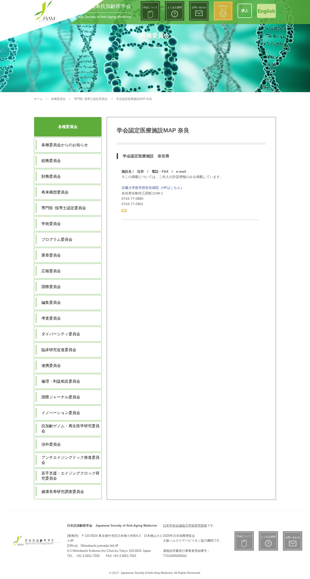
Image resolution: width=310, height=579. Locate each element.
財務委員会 (51, 176)
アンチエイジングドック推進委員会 (70, 460)
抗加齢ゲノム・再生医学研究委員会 (70, 428)
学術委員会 (51, 224)
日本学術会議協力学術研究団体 (185, 525)
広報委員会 (51, 271)
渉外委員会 (51, 444)
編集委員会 (51, 302)
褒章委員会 (51, 255)
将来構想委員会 (55, 192)
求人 (244, 10)
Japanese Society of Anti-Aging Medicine (100, 17)
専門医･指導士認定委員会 (63, 208)
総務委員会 (51, 161)
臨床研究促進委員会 (58, 350)
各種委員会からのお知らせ (64, 145)
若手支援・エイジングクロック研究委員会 (70, 475)
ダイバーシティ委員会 (60, 334)
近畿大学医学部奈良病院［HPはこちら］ (153, 188)
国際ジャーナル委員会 (60, 397)
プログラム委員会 (56, 239)
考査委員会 (51, 318)
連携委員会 (51, 365)
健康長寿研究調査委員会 (62, 492)
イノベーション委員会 (60, 413)
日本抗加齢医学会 (110, 6)
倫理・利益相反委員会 (60, 381)
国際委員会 (51, 287)
